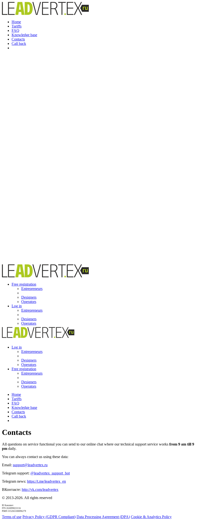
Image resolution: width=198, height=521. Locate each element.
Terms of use (11, 517)
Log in (17, 306)
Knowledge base (24, 35)
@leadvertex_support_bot (50, 473)
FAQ (15, 30)
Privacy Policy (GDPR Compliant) (49, 517)
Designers (28, 297)
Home (16, 22)
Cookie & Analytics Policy (151, 517)
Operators (28, 302)
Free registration (24, 284)
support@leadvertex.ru (30, 465)
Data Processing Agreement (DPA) (103, 517)
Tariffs (16, 26)
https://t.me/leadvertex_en (46, 481)
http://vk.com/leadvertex (40, 489)
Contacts (18, 39)
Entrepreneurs (31, 289)
